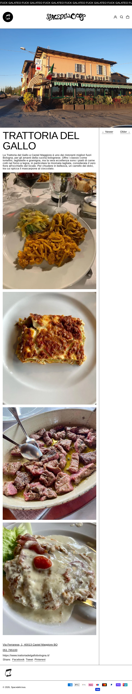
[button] (121, 17)
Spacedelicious (18, 687)
